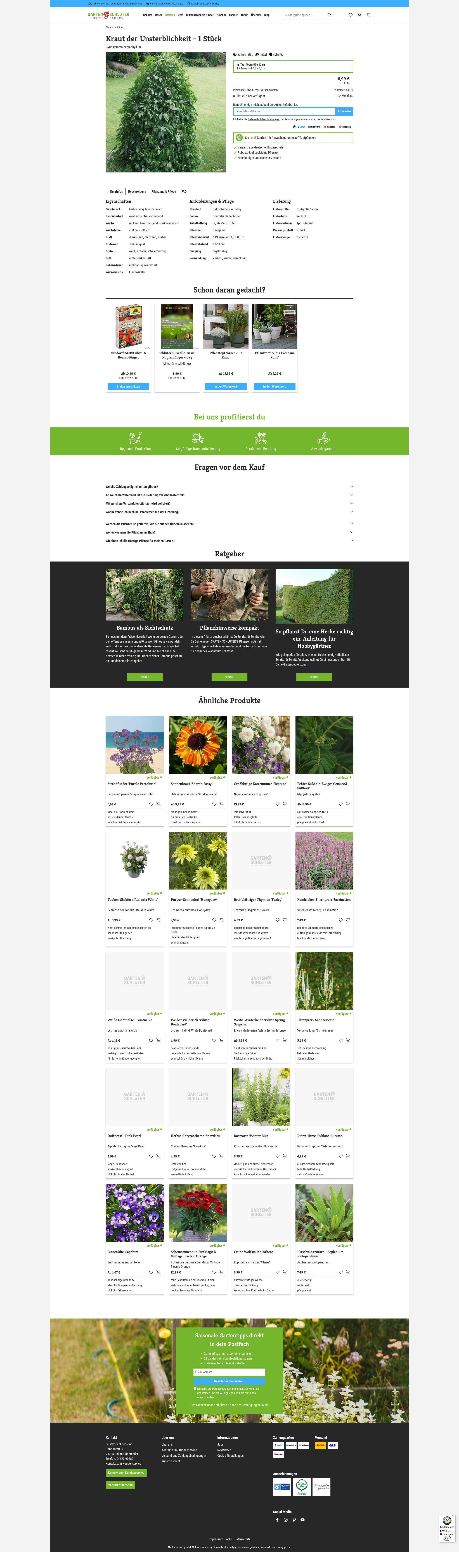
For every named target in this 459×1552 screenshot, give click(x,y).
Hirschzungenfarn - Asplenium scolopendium (320, 1254)
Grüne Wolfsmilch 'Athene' (254, 1252)
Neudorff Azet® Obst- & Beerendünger (128, 355)
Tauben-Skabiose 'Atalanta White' (133, 900)
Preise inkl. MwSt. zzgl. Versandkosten (255, 90)
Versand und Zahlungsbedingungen (184, 1455)
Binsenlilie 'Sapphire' (123, 1252)
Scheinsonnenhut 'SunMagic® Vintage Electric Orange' (193, 1254)
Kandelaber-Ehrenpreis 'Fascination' (324, 900)
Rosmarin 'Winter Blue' (251, 1136)
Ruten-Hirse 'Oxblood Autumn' (320, 1136)
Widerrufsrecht (171, 1461)
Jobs (220, 1444)
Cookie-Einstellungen (230, 1455)
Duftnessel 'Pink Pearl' (125, 1136)
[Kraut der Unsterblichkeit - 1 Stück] (166, 112)
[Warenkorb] (368, 15)
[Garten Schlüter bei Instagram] (285, 1520)
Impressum (216, 1539)
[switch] (447, 1538)
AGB (222, 1393)
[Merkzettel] (350, 15)
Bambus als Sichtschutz (145, 627)
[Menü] (453, 1516)
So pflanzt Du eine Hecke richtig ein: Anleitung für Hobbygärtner (314, 638)
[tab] (117, 191)
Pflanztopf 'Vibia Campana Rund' (275, 355)
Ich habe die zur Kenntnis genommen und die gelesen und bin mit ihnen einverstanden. (228, 1393)
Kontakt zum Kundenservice (205, 3)
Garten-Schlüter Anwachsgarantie (166, 3)
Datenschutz (242, 1539)
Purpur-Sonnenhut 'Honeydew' (194, 900)
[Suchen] (329, 15)
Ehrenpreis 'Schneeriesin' (316, 1020)
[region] (166, 112)
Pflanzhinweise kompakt (229, 627)
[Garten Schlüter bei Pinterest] (294, 1520)
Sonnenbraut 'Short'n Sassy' (191, 784)
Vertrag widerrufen (120, 1485)
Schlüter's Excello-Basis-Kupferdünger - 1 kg (177, 355)
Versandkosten (221, 1547)
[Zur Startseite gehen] (108, 15)
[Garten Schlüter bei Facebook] (277, 1520)
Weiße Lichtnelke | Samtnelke (130, 1020)
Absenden (344, 111)
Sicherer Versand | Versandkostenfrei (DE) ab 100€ (117, 3)
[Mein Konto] (359, 15)
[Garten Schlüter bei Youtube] (302, 1520)
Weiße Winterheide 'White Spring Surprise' (259, 1022)
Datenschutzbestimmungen (264, 119)
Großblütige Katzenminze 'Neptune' (260, 784)
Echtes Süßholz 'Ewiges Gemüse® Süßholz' (322, 786)
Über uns (167, 1444)
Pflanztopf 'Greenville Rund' (226, 355)
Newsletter (224, 1450)
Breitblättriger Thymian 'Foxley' (258, 900)
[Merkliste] (151, 804)
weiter (145, 677)
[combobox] (305, 15)
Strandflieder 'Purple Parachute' (132, 784)
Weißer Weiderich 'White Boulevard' (190, 1022)
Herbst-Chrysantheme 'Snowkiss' (195, 1136)
